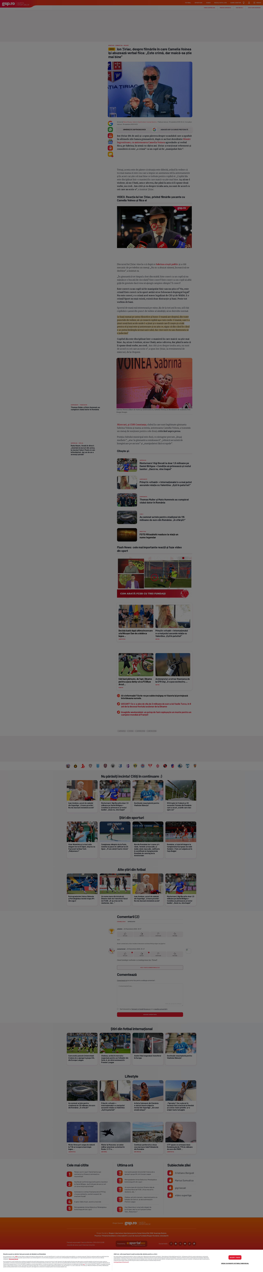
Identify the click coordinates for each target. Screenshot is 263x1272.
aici (84, 1264)
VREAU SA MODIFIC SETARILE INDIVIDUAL (235, 1263)
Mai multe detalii (13, 1259)
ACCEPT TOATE (235, 1257)
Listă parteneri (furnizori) (121, 1262)
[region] (131, 1261)
